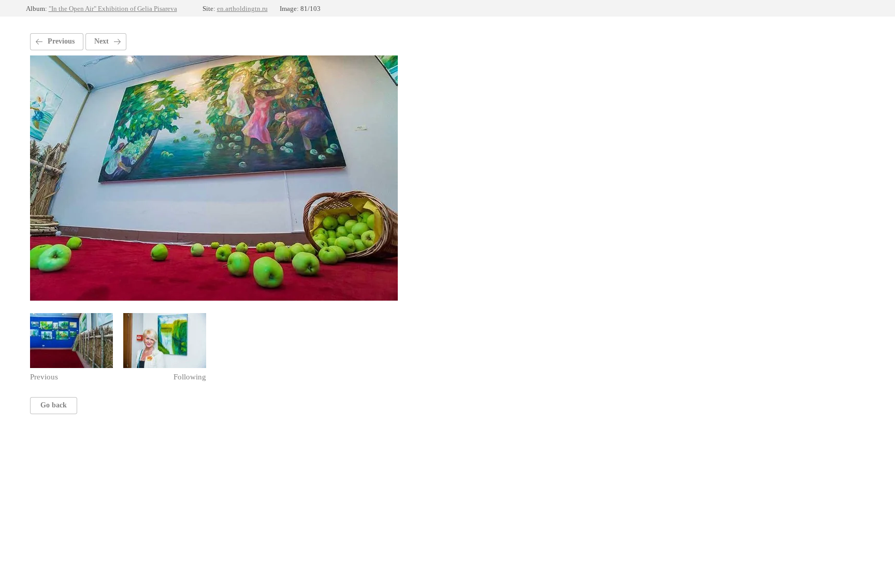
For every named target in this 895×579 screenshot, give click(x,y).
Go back (53, 405)
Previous (61, 41)
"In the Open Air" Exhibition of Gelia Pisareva (113, 8)
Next (101, 41)
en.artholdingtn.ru (242, 8)
